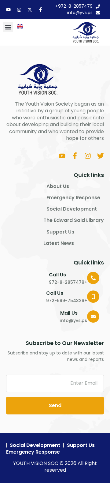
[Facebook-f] (40, 9)
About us (57, 186)
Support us (60, 232)
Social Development (71, 209)
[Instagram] (19, 9)
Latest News (58, 243)
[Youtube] (8, 9)
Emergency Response (73, 197)
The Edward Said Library (73, 220)
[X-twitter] (30, 9)
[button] (8, 27)
